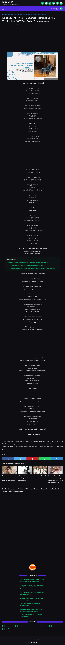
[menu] (4, 9)
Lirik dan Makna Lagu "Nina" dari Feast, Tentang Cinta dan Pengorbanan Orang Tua (31, 268)
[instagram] (57, 3)
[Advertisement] (32, 39)
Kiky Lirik (7, 2)
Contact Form (28, 639)
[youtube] (53, 3)
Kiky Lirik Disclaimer (50, 639)
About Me (12, 639)
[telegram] (57, 458)
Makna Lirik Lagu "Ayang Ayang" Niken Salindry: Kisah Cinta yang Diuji (28, 262)
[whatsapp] (42, 3)
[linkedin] (61, 3)
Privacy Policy (38, 639)
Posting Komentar (27, 25)
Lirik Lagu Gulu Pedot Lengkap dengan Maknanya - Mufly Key (25, 265)
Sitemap (20, 639)
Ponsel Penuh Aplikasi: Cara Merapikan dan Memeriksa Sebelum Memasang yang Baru (32, 587)
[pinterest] (32, 458)
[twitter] (49, 3)
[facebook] (46, 3)
